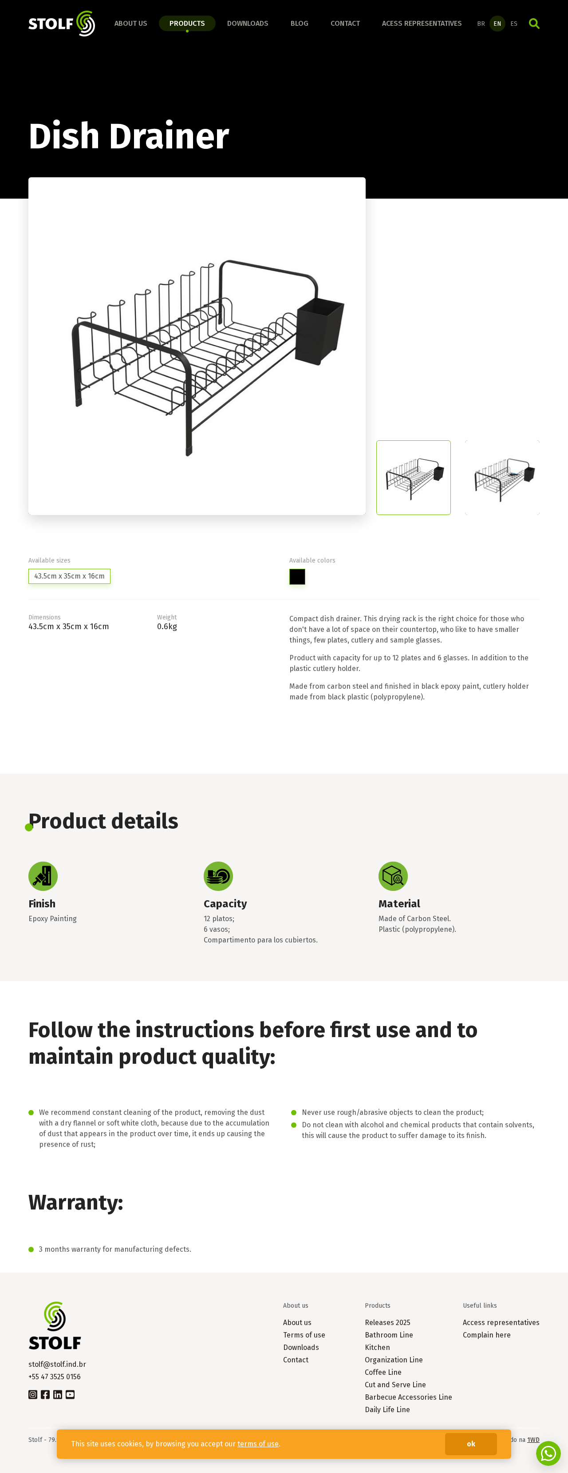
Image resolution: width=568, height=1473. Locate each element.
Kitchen (377, 1347)
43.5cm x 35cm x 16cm (69, 576)
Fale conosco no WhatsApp (548, 1453)
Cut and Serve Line (395, 1385)
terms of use (258, 1444)
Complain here (487, 1335)
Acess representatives (422, 23)
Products (187, 23)
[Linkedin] (57, 1393)
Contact (345, 23)
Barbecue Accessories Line (408, 1397)
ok (471, 1444)
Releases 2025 (387, 1322)
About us (130, 23)
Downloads (247, 23)
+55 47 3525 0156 (54, 1377)
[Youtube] (70, 1393)
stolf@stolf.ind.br (57, 1364)
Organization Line (394, 1360)
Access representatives (501, 1322)
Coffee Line (383, 1372)
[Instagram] (32, 1393)
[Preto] (297, 577)
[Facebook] (45, 1393)
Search (534, 23)
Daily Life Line (387, 1409)
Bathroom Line (389, 1335)
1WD (533, 1440)
